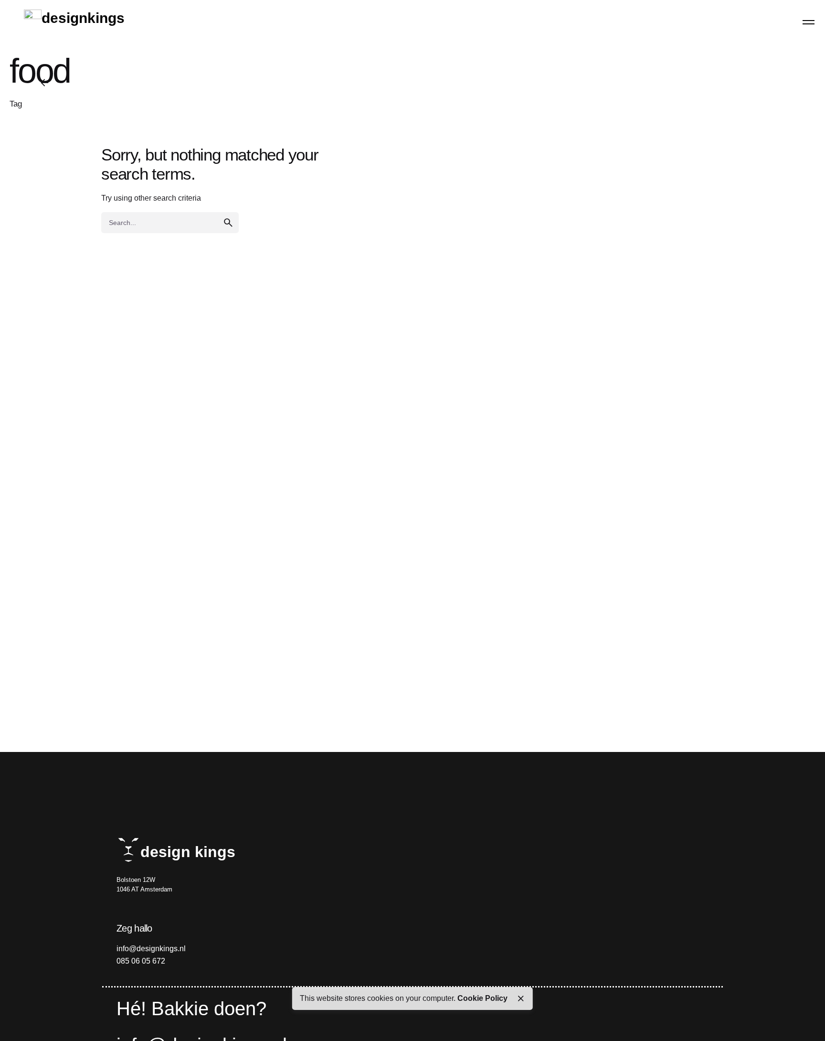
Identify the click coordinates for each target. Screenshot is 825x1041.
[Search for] (170, 222)
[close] (520, 998)
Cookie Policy (482, 998)
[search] (228, 222)
